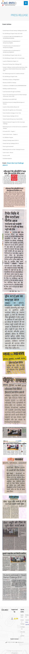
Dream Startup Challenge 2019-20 (10, 116)
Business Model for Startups (9, 82)
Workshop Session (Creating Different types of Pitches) (13, 103)
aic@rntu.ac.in (20, 642)
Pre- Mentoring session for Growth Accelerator (13, 73)
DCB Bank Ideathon (7, 158)
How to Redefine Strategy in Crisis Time (12, 113)
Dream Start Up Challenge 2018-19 (11, 143)
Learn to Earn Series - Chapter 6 (10, 134)
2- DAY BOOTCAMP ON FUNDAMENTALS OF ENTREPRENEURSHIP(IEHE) (12, 37)
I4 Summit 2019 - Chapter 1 (9, 131)
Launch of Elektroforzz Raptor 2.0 (10, 61)
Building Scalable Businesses (9, 88)
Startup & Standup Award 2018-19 (11, 140)
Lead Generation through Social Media (11, 91)
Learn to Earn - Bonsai (8, 152)
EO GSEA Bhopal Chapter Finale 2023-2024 (12, 33)
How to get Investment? (8, 146)
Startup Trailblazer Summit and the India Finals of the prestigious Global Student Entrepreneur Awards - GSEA (15, 69)
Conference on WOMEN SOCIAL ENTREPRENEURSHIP (14, 85)
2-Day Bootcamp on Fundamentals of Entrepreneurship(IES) (11, 42)
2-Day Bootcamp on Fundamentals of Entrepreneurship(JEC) (11, 46)
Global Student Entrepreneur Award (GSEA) (12, 119)
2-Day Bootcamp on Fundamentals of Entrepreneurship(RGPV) (11, 51)
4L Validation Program (8, 137)
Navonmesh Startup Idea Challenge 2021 (12, 64)
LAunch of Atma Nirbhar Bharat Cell (11, 107)
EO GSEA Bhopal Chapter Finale (10, 76)
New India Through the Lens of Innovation (12, 110)
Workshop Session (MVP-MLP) (10, 99)
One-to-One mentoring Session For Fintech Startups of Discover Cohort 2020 (15, 95)
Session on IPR (6, 155)
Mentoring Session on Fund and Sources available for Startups (15, 127)
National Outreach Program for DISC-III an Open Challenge (14, 122)
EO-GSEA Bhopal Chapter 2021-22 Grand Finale (13, 58)
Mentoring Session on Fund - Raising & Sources (13, 149)
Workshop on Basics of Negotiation (11, 79)
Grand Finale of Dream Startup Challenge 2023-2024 (15, 30)
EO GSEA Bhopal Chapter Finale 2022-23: (12, 55)
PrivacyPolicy (14, 653)
